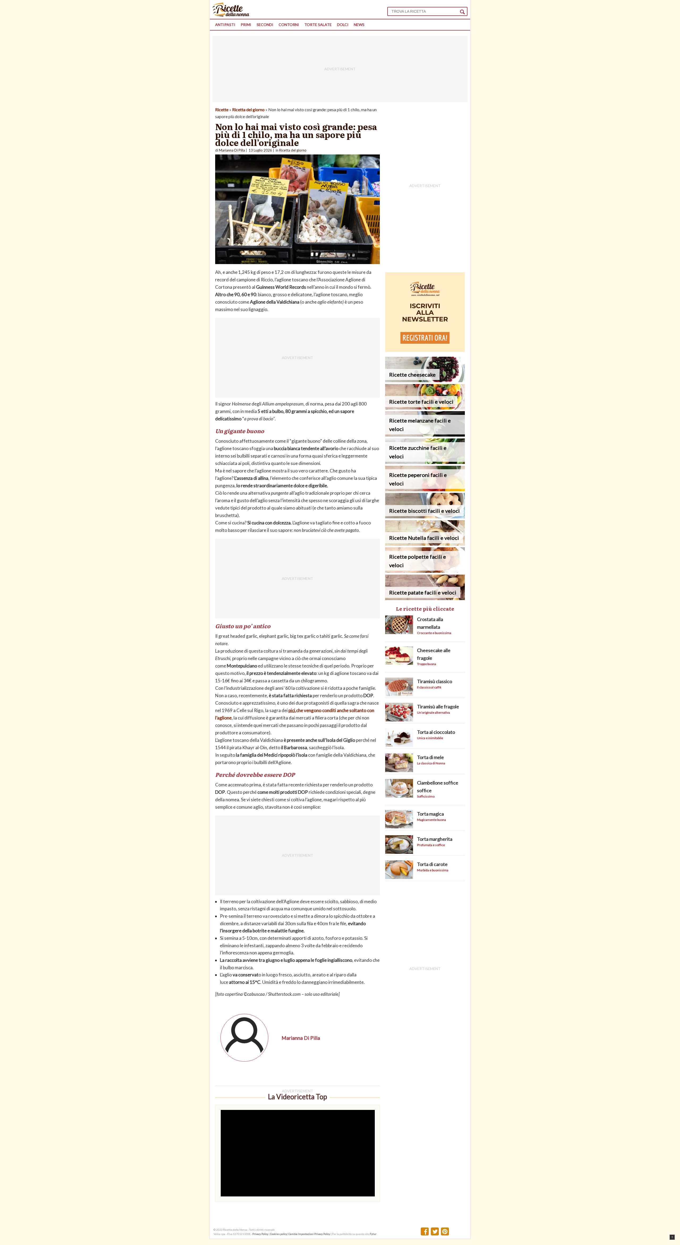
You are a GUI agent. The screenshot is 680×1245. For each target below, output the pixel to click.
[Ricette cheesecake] (425, 380)
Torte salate (318, 24)
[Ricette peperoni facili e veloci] (425, 489)
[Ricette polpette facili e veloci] (425, 571)
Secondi (265, 24)
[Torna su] (672, 1237)
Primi (246, 24)
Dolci (342, 24)
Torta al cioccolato (436, 732)
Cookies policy (278, 1233)
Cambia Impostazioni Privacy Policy (309, 1233)
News (359, 24)
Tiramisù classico (434, 681)
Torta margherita (434, 839)
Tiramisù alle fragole (438, 706)
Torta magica (430, 814)
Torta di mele (430, 757)
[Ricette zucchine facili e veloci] (425, 462)
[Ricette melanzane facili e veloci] (425, 434)
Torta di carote (432, 864)
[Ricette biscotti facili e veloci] (425, 516)
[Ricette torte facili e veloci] (425, 407)
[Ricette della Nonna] (230, 15)
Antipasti (225, 24)
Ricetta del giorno (248, 109)
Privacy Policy (260, 1233)
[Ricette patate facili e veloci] (425, 598)
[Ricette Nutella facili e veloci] (425, 543)
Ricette (221, 109)
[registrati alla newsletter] (425, 350)
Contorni (289, 24)
